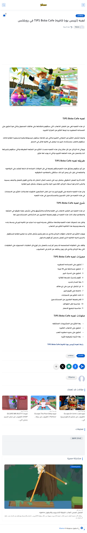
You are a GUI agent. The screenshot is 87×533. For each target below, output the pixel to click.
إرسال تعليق (76, 438)
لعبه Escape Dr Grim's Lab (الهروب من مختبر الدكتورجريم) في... (72, 417)
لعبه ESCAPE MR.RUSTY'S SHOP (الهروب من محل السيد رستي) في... (16, 417)
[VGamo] (43, 5)
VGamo (77, 27)
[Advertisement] (43, 45)
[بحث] (3, 5)
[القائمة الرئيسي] (83, 5)
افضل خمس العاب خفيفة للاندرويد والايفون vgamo (61, 513)
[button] (75, 366)
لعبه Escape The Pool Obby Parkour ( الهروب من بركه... (45, 415)
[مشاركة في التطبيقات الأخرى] (56, 366)
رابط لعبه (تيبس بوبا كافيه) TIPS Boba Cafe (65, 345)
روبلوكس (80, 15)
